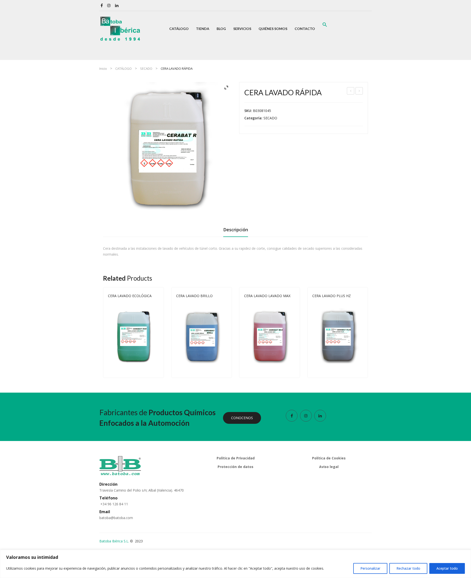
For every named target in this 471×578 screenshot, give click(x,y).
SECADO (146, 68)
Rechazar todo (408, 568)
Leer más (157, 368)
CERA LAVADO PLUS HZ (350, 91)
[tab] (235, 231)
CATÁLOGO (123, 68)
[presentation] (103, 332)
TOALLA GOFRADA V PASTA (359, 91)
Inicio (103, 68)
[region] (235, 564)
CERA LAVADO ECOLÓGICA (130, 295)
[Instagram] (109, 5)
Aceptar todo (447, 568)
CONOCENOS (242, 417)
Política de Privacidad (236, 458)
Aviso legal (329, 466)
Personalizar (370, 568)
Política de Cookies (329, 458)
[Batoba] (120, 28)
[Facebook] (101, 5)
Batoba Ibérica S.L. (114, 541)
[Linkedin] (117, 5)
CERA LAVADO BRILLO (194, 295)
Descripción (235, 230)
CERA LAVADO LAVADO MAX (267, 295)
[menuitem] (179, 28)
